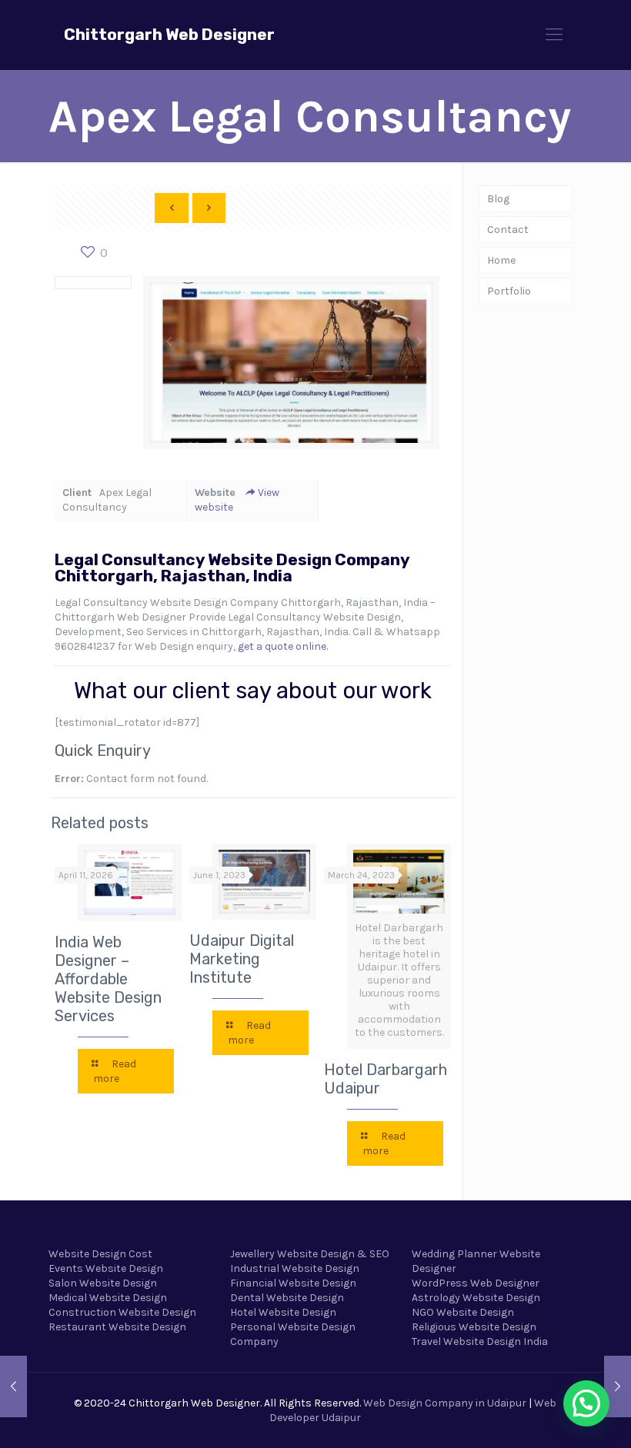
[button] (586, 1403)
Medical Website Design (107, 1297)
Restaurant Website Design (117, 1326)
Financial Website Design (293, 1283)
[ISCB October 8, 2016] (13, 1386)
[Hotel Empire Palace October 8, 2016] (617, 1386)
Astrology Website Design (476, 1297)
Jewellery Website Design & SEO (309, 1253)
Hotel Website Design (283, 1312)
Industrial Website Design (294, 1268)
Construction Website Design (122, 1312)
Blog (498, 198)
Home (501, 260)
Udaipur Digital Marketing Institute (241, 959)
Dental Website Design (287, 1297)
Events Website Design (105, 1268)
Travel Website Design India (480, 1341)
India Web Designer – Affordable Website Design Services (108, 979)
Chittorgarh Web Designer (169, 34)
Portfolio (509, 291)
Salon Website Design (102, 1283)
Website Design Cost (100, 1253)
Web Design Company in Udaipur (444, 1403)
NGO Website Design (463, 1312)
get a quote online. (283, 646)
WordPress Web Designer (475, 1283)
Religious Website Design (474, 1326)
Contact (508, 229)
